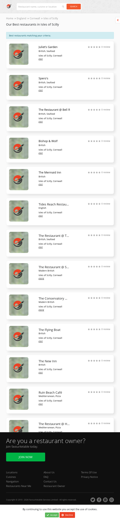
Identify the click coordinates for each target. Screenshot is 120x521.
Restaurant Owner (54, 486)
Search (73, 6)
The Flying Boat (49, 330)
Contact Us (50, 481)
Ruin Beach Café (50, 392)
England (21, 18)
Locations (12, 472)
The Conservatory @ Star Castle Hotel (54, 298)
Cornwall (35, 18)
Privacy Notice (89, 477)
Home (9, 18)
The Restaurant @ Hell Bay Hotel (54, 424)
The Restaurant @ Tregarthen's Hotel (54, 236)
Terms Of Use (89, 472)
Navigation (12, 481)
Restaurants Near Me (18, 486)
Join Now (25, 457)
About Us (49, 472)
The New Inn (48, 361)
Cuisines (11, 477)
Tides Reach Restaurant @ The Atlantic (54, 204)
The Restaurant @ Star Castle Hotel (54, 267)
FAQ (46, 477)
